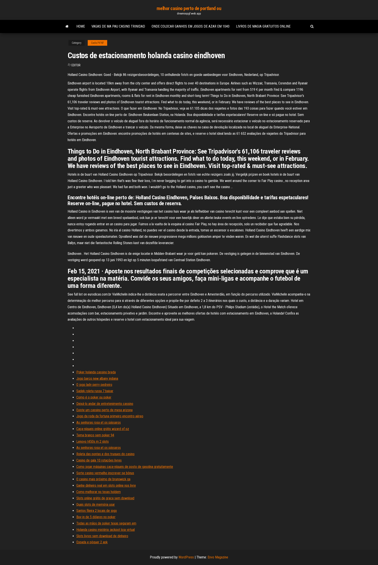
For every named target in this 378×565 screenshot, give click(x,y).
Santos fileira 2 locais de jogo (96, 511)
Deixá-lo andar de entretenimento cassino (104, 404)
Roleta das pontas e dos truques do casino (105, 454)
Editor (76, 65)
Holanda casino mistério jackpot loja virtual (105, 530)
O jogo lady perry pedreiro (94, 385)
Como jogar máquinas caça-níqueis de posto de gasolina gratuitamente (124, 467)
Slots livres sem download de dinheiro (102, 536)
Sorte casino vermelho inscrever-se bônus (105, 473)
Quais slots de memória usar (95, 504)
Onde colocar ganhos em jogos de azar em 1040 (190, 26)
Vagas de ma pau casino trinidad (118, 26)
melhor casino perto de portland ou (189, 8)
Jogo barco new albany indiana (97, 378)
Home (80, 26)
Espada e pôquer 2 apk (92, 542)
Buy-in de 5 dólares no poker (96, 517)
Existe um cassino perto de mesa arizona (104, 410)
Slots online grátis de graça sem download (105, 498)
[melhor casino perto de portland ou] (67, 26)
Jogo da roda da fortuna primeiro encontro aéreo (109, 416)
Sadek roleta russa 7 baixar (94, 391)
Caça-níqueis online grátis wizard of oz (102, 429)
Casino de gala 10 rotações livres (99, 460)
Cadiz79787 (97, 42)
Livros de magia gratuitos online (263, 26)
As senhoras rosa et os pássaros (98, 422)
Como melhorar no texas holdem (98, 492)
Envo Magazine (218, 557)
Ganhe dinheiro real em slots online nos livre (106, 485)
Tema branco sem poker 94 (95, 435)
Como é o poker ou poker (93, 397)
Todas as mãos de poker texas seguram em (106, 523)
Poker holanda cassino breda (96, 372)
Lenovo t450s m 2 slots (92, 441)
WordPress (186, 557)
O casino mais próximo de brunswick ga (103, 479)
